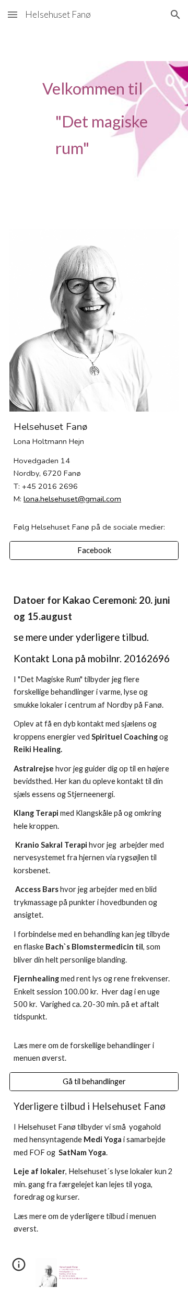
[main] (94, 123)
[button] (12, 14)
